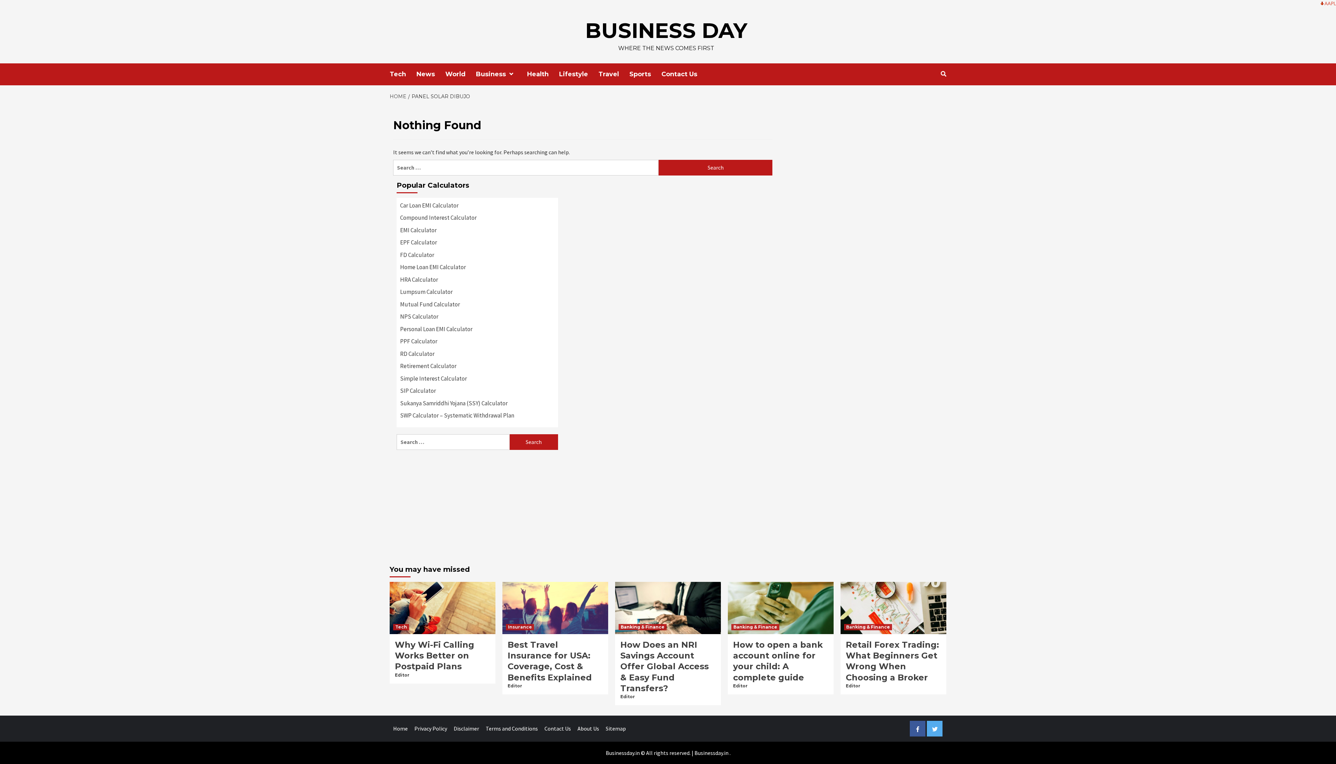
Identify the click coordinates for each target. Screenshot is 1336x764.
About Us (588, 728)
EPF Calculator (418, 242)
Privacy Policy (430, 728)
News (425, 74)
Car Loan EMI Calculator (429, 205)
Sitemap (616, 728)
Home (400, 728)
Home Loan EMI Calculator (433, 267)
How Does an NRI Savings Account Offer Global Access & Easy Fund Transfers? (664, 666)
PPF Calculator (418, 341)
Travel (608, 74)
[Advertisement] (477, 505)
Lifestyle (573, 74)
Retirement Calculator (428, 366)
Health (538, 74)
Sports (640, 74)
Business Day (666, 30)
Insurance (520, 627)
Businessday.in (711, 752)
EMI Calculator (418, 230)
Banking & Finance (643, 627)
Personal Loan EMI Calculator (436, 329)
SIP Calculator (418, 391)
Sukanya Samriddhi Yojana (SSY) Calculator (454, 403)
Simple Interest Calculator (433, 378)
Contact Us (679, 74)
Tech (398, 74)
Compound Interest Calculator (438, 217)
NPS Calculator (419, 316)
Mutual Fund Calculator (430, 304)
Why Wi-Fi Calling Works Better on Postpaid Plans (434, 655)
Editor (402, 675)
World (455, 74)
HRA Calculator (419, 279)
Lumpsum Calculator (426, 292)
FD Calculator (417, 255)
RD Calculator (417, 354)
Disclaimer (466, 728)
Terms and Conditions (512, 728)
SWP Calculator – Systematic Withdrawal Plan (457, 415)
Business (491, 74)
